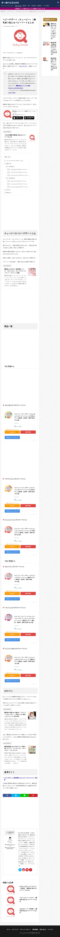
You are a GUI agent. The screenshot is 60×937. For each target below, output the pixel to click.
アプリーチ (22, 114)
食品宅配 (33, 5)
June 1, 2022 (11, 92)
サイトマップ (15, 929)
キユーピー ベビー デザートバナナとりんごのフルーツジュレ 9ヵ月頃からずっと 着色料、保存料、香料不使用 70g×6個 (24, 490)
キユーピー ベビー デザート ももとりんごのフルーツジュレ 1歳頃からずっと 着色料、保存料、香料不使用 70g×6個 (24, 578)
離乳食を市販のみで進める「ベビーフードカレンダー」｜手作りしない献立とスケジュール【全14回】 (15, 714)
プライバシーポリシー (25, 929)
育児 (29, 5)
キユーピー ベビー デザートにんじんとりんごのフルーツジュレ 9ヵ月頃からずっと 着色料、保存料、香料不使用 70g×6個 (24, 531)
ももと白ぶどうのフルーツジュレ (17, 169)
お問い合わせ (42, 929)
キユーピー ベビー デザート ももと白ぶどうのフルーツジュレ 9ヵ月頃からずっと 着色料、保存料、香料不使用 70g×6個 (24, 417)
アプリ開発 (46, 5)
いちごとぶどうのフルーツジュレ (17, 184)
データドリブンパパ (35, 933)
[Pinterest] (33, 795)
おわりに (8, 189)
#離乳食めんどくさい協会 (23, 85)
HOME (3, 11)
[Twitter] (15, 795)
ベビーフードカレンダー (7, 5)
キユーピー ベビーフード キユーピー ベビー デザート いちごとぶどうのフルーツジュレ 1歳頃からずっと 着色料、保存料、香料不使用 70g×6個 (24, 619)
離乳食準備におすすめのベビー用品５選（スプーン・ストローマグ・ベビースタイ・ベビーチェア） (15, 748)
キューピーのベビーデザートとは (14, 160)
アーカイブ (50, 929)
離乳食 (24, 5)
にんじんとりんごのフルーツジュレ (17, 175)
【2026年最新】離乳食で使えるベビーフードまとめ (15, 136)
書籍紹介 (39, 5)
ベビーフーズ (18, 5)
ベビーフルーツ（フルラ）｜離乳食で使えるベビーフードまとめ (28, 899)
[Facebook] (7, 795)
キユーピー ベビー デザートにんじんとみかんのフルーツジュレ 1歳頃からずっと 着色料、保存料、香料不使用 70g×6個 (24, 660)
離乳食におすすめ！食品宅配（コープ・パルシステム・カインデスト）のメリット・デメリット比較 (15, 270)
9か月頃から (10, 166)
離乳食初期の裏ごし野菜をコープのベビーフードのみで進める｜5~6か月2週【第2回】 (54, 63)
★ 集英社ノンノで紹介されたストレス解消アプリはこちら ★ (30, 8)
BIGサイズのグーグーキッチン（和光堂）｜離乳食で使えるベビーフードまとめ (28, 888)
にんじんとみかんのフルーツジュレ (17, 186)
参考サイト (8, 192)
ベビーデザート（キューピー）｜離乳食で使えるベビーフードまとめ (30, 11)
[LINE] (24, 795)
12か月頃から (10, 178)
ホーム (8, 929)
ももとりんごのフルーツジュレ (16, 181)
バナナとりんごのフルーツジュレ (17, 172)
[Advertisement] (20, 211)
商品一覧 (8, 163)
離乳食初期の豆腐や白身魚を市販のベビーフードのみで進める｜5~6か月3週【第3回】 (54, 48)
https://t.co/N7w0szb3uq (15, 88)
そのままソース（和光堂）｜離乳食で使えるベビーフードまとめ (28, 910)
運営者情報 (35, 929)
